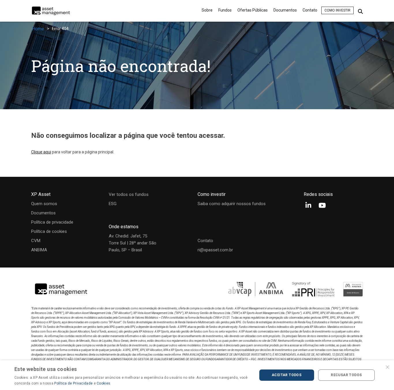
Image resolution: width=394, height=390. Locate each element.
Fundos (225, 10)
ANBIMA (39, 249)
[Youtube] (322, 205)
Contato (310, 10)
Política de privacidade (52, 222)
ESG (113, 203)
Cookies (103, 383)
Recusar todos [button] (346, 375)
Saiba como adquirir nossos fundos (232, 203)
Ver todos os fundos (129, 194)
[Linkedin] (308, 205)
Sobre (207, 10)
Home (38, 28)
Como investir (337, 10)
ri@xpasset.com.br (215, 249)
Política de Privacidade (73, 383)
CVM (35, 240)
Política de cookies (49, 231)
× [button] (387, 366)
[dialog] (197, 375)
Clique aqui (41, 152)
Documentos (285, 10)
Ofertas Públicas (252, 10)
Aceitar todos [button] (286, 375)
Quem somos (44, 203)
